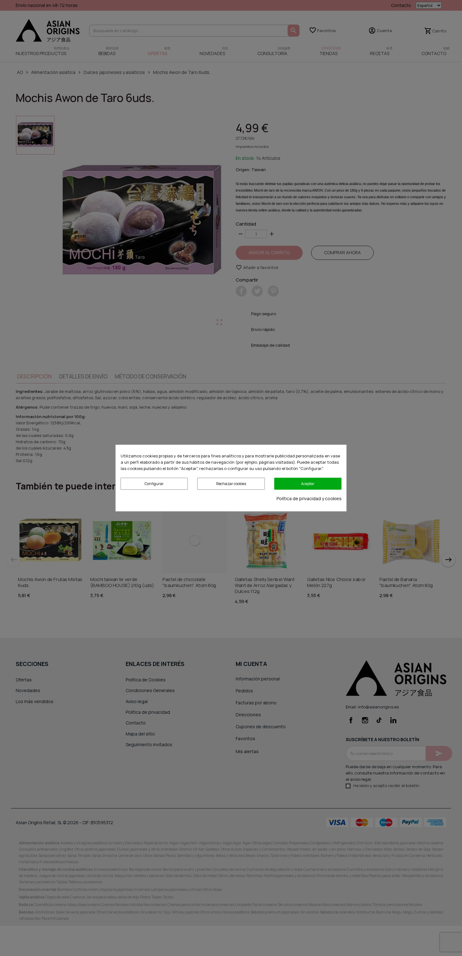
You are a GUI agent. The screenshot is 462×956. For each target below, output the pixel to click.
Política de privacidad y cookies (309, 498)
